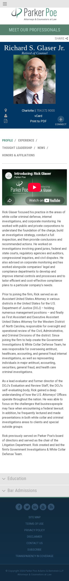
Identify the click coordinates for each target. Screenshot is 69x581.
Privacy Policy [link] (34, 530)
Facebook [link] (19, 507)
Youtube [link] (43, 507)
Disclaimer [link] (34, 536)
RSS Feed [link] (51, 507)
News (41, 148)
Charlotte (28, 110)
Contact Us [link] (34, 543)
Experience (26, 140)
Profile (7, 140)
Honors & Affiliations (18, 155)
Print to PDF (38, 121)
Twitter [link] (27, 507)
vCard (38, 116)
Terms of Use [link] (34, 523)
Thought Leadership (17, 148)
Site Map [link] (35, 517)
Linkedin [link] (35, 507)
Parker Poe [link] (34, 14)
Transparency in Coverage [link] (34, 556)
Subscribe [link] (34, 549)
